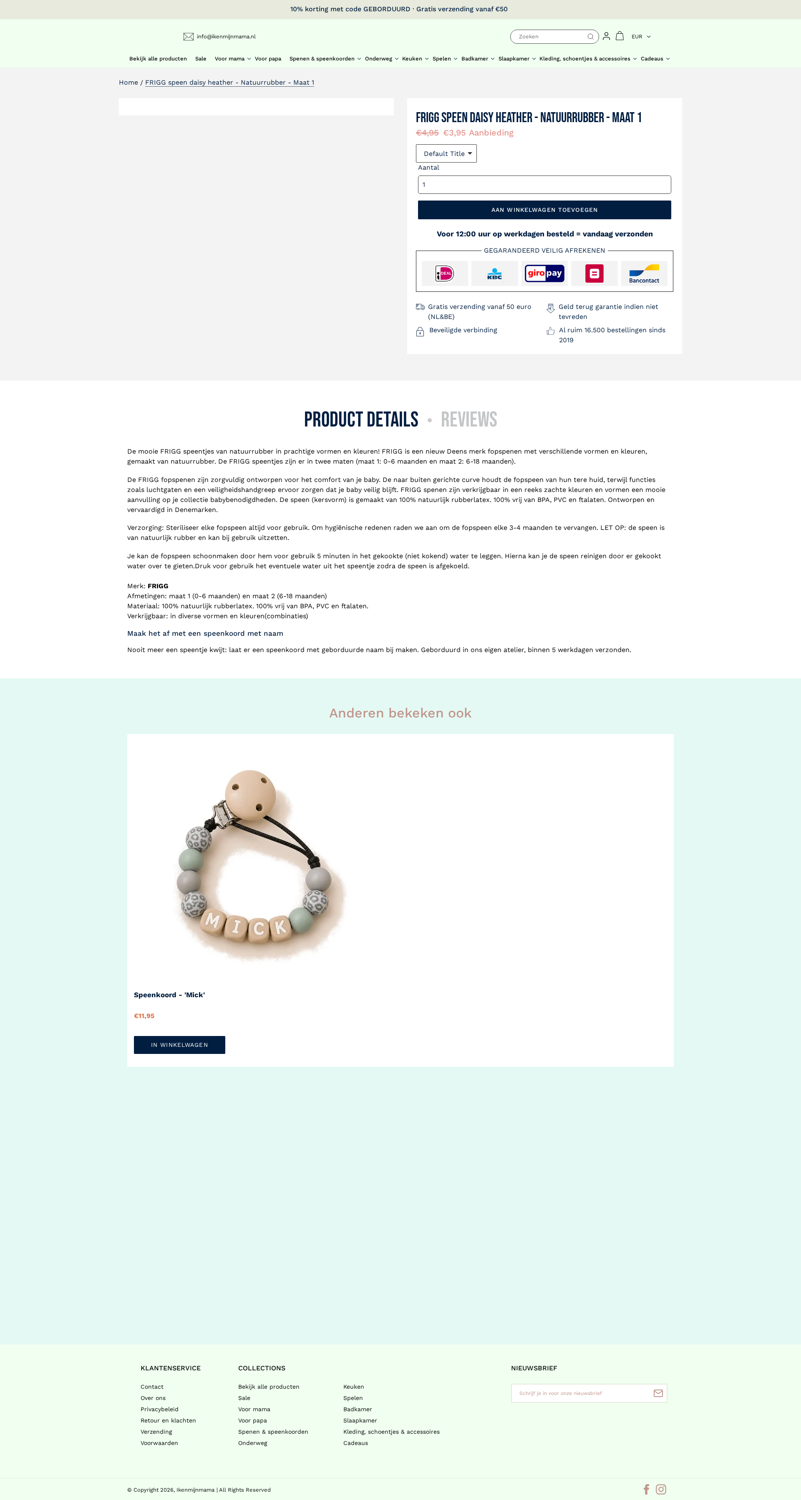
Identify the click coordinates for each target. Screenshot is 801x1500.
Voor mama (254, 1409)
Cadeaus (355, 1443)
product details (361, 420)
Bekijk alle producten (269, 1386)
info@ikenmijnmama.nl (226, 36)
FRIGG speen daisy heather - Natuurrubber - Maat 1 (229, 82)
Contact (152, 1386)
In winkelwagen (179, 1044)
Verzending (156, 1431)
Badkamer (357, 1409)
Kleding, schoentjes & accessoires (391, 1431)
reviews (469, 420)
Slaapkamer (360, 1420)
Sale (244, 1398)
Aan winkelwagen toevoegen (544, 209)
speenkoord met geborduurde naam (325, 650)
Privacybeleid (160, 1409)
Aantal (428, 167)
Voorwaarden (159, 1443)
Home (128, 82)
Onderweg (252, 1443)
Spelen (353, 1398)
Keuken (353, 1386)
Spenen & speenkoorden (273, 1431)
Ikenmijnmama (195, 1490)
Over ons (153, 1398)
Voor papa (252, 1420)
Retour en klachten (168, 1420)
